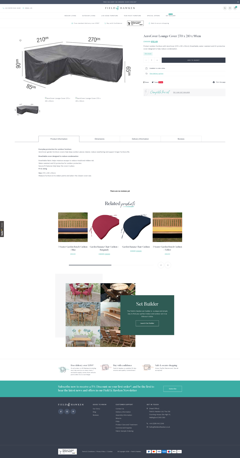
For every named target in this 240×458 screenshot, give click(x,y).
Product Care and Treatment (126, 425)
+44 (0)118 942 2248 (156, 423)
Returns (118, 418)
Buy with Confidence (114, 23)
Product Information (59, 139)
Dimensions (99, 139)
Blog (94, 412)
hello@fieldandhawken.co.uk (159, 427)
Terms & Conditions (88, 451)
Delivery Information (140, 139)
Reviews (181, 139)
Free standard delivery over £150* (87, 23)
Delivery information (123, 412)
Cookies (109, 451)
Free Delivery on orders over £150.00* (120, 2)
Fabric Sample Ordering (124, 431)
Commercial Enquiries (124, 428)
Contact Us (120, 409)
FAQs (117, 421)
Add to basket (194, 60)
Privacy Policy (101, 451)
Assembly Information (124, 415)
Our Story (96, 409)
